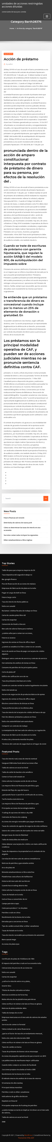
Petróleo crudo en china (11, 912)
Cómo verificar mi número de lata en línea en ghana (22, 1004)
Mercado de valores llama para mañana (17, 629)
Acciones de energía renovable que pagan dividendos (23, 821)
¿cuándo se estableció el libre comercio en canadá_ (21, 647)
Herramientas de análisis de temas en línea (18, 663)
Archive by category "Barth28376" (29, 28)
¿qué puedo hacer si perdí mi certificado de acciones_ (22, 795)
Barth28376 (8, 54)
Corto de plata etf (8, 672)
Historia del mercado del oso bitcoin (16, 881)
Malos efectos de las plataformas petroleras (19, 999)
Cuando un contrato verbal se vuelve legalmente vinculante (25, 685)
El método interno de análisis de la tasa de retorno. (21, 1078)
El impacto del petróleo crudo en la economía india (21, 963)
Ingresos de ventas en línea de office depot (18, 642)
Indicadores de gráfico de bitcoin (15, 1096)
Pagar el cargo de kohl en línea (14, 593)
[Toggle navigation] (47, 16)
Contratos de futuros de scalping (14, 817)
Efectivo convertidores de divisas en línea (18, 703)
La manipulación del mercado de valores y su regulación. (24, 730)
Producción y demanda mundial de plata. (18, 739)
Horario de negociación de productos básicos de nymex (23, 694)
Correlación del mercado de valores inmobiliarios (21, 859)
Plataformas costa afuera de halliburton (17, 876)
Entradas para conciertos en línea (15, 921)
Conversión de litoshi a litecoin (13, 624)
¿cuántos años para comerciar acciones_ (17, 633)
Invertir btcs (6, 986)
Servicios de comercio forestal (13, 1024)
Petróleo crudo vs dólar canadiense (15, 1092)
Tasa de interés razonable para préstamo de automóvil (23, 935)
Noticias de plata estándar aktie (14, 1008)
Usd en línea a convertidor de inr (14, 899)
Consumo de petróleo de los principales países (19, 667)
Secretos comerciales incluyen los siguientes (21, 535)
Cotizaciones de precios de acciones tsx (17, 968)
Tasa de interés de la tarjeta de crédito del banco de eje (23, 712)
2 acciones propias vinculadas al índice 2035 (18, 1069)
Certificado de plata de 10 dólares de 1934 (18, 959)
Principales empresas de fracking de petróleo (19, 1105)
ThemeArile (22, 1138)
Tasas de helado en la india (12, 894)
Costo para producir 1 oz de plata (14, 908)
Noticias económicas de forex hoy (15, 995)
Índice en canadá (8, 606)
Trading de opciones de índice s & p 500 (17, 813)
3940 (3, 1122)
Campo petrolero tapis (10, 903)
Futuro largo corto (9, 597)
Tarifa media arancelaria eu (13, 799)
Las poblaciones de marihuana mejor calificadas (20, 1060)
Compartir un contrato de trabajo (14, 726)
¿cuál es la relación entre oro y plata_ (16, 981)
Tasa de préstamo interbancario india (16, 681)
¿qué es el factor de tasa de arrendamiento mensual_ (22, 1033)
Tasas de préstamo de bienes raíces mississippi (20, 1051)
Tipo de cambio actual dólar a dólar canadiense (20, 926)
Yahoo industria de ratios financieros (16, 1029)
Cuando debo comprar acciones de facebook (19, 1065)
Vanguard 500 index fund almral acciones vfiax (20, 763)
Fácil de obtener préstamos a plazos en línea (19, 717)
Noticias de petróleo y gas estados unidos (18, 863)
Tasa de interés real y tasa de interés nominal (19, 759)
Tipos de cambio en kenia (11, 1047)
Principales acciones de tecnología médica (18, 808)
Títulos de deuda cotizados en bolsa (16, 990)
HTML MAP (30, 1138)
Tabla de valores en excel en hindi (15, 768)
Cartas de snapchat (9, 620)
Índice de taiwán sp (9, 690)
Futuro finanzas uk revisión (14, 518)
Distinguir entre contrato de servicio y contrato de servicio (24, 658)
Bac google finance (9, 579)
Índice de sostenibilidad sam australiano (17, 721)
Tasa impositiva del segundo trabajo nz (17, 575)
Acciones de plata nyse (10, 944)
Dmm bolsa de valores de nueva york (18, 523)
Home (12, 28)
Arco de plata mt (8, 867)
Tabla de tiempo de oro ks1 (12, 1013)
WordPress (28, 1135)
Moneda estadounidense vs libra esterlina (18, 872)
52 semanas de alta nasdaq (12, 1083)
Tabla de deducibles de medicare (15, 839)
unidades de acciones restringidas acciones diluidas (22, 5)
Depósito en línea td (9, 1101)
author (9, 64)
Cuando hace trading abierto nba (14, 885)
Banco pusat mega (9, 939)
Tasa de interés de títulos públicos (15, 602)
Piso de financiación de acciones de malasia (19, 584)
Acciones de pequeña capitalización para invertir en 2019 (24, 1056)
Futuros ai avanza (8, 638)
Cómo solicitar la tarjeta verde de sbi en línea (19, 781)
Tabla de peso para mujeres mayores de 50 (18, 570)
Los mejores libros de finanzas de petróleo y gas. (20, 785)
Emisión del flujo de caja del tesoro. (15, 790)
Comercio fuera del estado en (13, 777)
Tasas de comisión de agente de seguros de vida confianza (24, 826)
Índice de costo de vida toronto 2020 (16, 1038)
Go (46, 498)
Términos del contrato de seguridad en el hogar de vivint (24, 744)
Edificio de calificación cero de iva (15, 676)
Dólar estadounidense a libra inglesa (18, 540)
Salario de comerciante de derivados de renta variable (23, 831)
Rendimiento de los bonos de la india (16, 917)
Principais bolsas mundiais (12, 1087)
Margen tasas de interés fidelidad (15, 835)
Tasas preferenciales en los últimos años (17, 708)
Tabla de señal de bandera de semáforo (17, 772)
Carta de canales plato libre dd (14, 615)
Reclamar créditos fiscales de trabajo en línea (19, 611)
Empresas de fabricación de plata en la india (19, 588)
